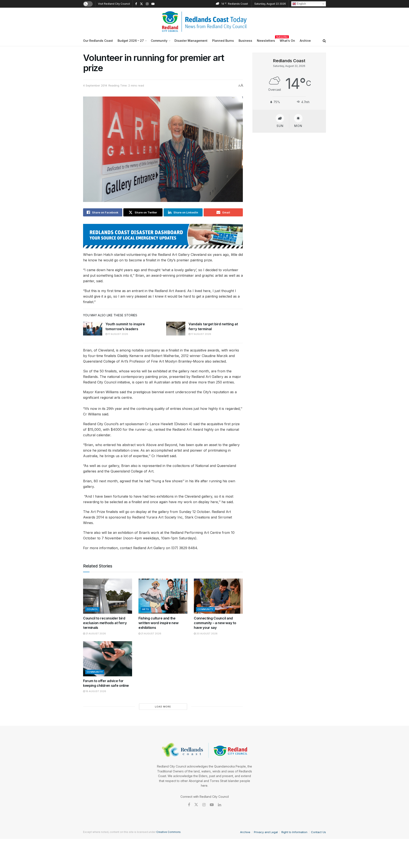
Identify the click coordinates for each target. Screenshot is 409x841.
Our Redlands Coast (98, 40)
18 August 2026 (95, 691)
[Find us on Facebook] (136, 4)
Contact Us (318, 832)
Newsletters (266, 39)
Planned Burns (223, 40)
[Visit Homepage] (204, 21)
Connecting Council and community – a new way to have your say (215, 623)
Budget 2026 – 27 (131, 40)
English (301, 3)
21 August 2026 (95, 633)
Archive (305, 40)
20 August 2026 (206, 633)
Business (245, 40)
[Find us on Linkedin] (219, 804)
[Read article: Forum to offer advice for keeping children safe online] (107, 658)
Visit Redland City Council (114, 3)
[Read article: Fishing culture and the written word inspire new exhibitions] (162, 596)
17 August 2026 (117, 334)
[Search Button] (324, 40)
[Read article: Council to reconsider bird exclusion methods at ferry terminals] (107, 596)
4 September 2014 (95, 85)
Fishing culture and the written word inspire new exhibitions (158, 623)
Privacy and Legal (266, 832)
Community (159, 40)
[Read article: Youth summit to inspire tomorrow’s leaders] (92, 328)
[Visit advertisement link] (163, 236)
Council (92, 609)
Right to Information (294, 832)
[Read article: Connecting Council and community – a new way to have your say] (218, 596)
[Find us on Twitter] (141, 4)
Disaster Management (190, 40)
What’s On (287, 40)
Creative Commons (168, 832)
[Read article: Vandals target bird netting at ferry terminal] (175, 328)
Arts (145, 609)
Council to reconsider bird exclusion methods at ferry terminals (105, 623)
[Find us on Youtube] (152, 4)
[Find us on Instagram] (147, 4)
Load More (163, 706)
